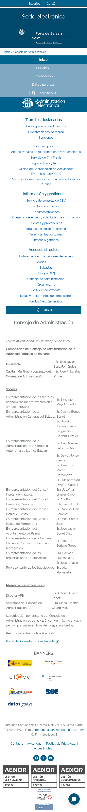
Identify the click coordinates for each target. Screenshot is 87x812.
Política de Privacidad (61, 743)
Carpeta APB (47, 93)
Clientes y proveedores (46, 223)
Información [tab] (43, 76)
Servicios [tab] (43, 68)
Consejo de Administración (29, 51)
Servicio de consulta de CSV (46, 200)
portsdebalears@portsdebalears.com (60, 729)
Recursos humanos (46, 212)
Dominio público (46, 146)
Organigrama (46, 284)
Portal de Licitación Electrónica (45, 229)
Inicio (7, 51)
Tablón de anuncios (45, 206)
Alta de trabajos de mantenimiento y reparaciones (46, 152)
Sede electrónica (43, 17)
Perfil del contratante (46, 290)
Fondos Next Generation (46, 301)
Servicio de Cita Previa (46, 157)
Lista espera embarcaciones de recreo (46, 256)
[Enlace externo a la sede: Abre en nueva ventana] (56, 641)
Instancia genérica (46, 240)
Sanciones (46, 137)
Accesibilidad (43, 748)
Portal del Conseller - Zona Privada (30, 641)
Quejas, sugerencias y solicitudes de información (46, 217)
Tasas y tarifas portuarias (46, 234)
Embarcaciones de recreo (46, 132)
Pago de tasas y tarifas (46, 163)
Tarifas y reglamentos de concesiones (46, 296)
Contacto (17, 743)
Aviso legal (35, 743)
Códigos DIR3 (46, 273)
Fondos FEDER (46, 262)
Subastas (46, 267)
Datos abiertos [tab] (43, 84)
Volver (47, 310)
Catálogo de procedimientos (46, 126)
